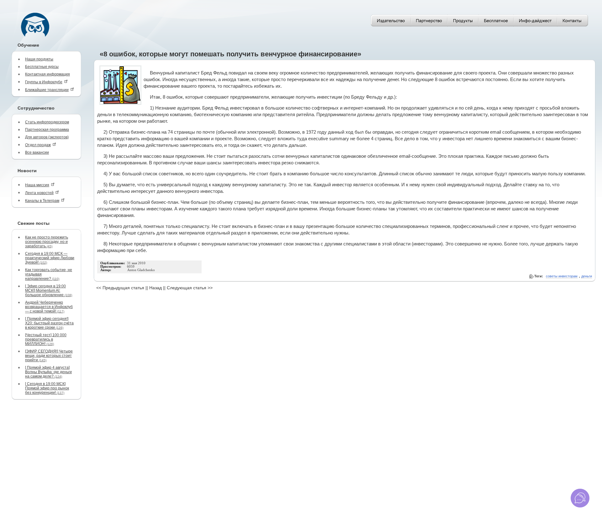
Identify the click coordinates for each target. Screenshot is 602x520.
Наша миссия (37, 185)
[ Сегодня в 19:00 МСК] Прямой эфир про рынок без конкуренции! (47, 388)
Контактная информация (47, 74)
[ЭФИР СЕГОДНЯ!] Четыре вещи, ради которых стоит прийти (49, 355)
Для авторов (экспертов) (47, 137)
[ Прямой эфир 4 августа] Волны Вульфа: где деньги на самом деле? (48, 371)
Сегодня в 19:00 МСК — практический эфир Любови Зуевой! (49, 258)
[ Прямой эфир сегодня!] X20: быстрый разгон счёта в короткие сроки (49, 323)
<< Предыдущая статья (120, 287)
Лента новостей (39, 193)
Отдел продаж (38, 145)
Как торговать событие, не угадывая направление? (48, 274)
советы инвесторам (562, 276)
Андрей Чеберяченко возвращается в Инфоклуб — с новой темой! (49, 306)
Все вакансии (37, 152)
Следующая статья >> (190, 287)
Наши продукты (39, 59)
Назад (155, 287)
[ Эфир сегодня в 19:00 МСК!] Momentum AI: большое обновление (48, 290)
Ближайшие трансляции (47, 90)
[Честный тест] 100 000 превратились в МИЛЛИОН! (45, 339)
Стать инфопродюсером (47, 122)
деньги (586, 276)
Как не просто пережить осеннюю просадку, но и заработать (46, 241)
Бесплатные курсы (42, 66)
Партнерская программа (47, 129)
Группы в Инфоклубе (43, 82)
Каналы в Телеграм (42, 200)
